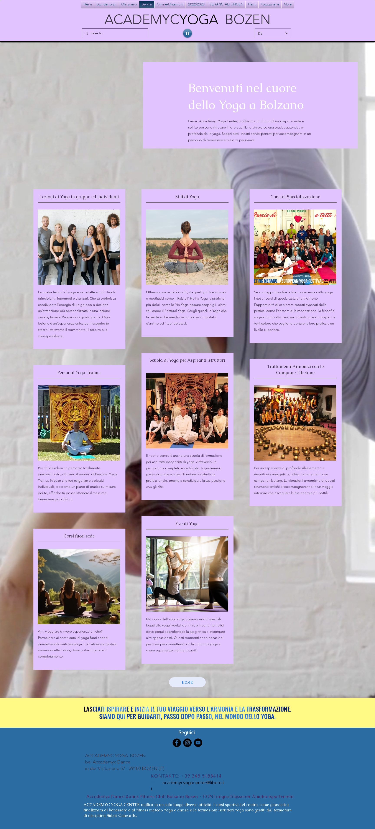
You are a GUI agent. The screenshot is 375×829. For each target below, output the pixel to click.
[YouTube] (198, 742)
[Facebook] (177, 742)
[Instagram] (187, 742)
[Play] (187, 33)
